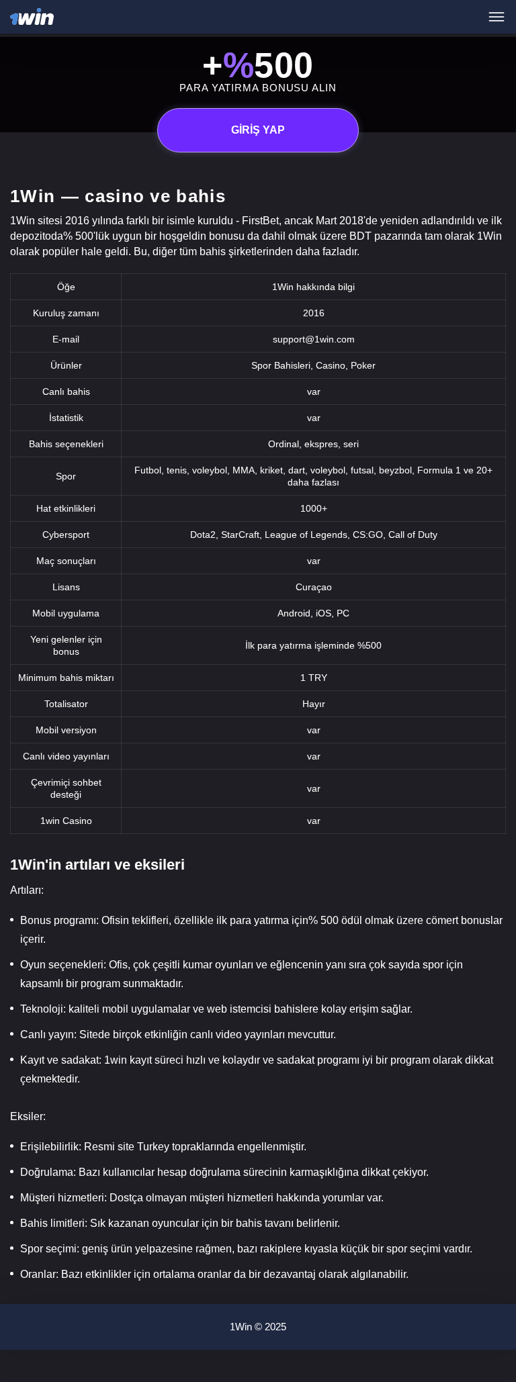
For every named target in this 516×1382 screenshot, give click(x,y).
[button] (492, 1325)
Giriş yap (258, 130)
